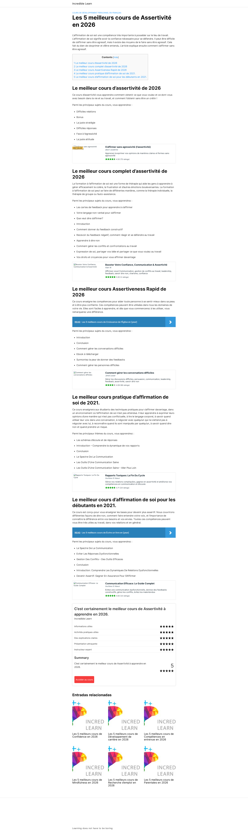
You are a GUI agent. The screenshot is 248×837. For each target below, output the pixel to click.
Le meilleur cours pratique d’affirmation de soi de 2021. (104, 73)
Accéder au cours (84, 679)
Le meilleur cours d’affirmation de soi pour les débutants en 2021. (110, 77)
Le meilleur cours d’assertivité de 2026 (95, 63)
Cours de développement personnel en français (96, 13)
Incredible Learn (82, 3)
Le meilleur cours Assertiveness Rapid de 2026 (100, 70)
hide (116, 57)
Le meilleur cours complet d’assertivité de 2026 (100, 66)
